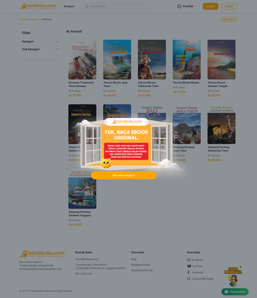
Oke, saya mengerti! (124, 175)
